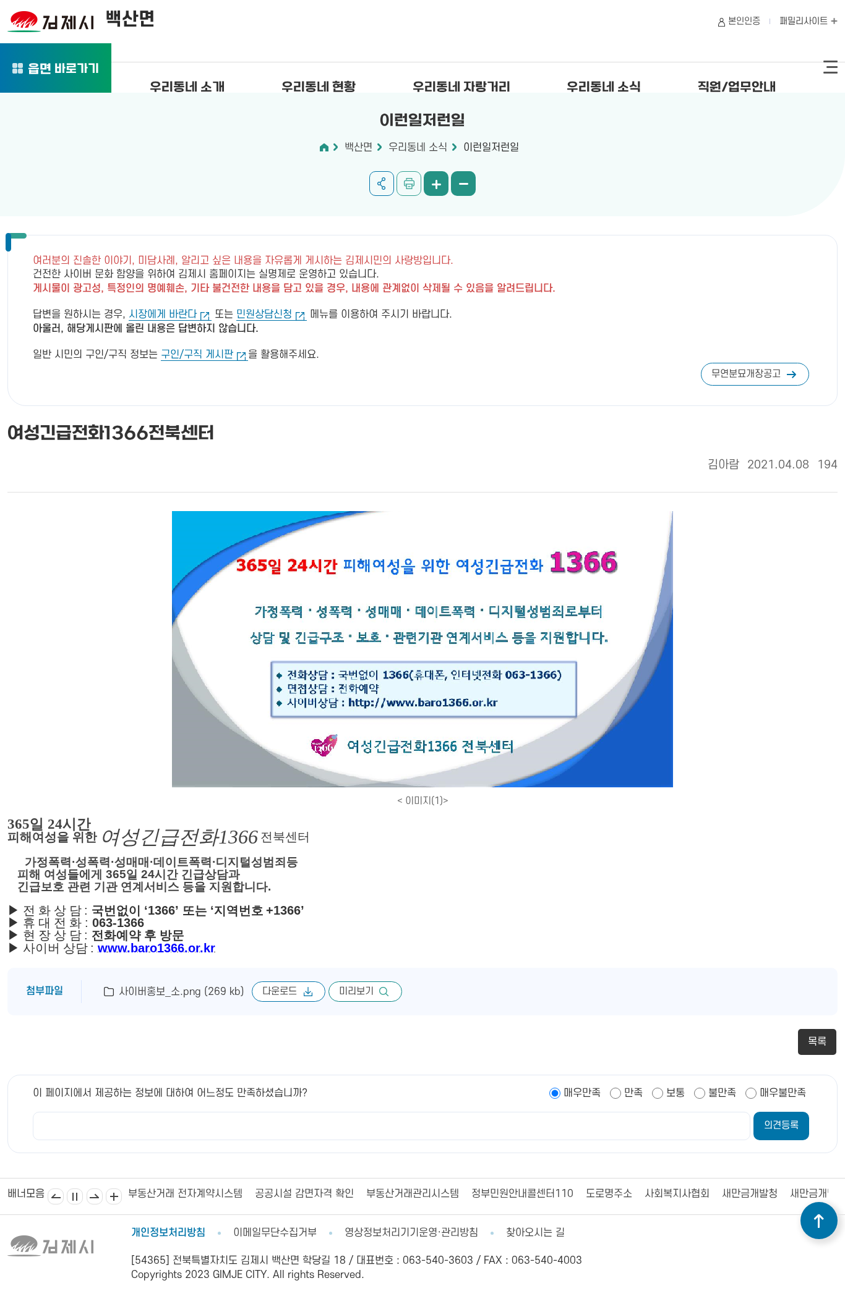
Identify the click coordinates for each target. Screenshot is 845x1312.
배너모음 (114, 1196)
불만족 (722, 1093)
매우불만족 (783, 1093)
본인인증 (744, 21)
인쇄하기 (409, 183)
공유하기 (381, 183)
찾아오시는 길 (535, 1232)
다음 (95, 1196)
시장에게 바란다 (163, 314)
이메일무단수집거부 (275, 1232)
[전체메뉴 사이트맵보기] (830, 67)
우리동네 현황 (318, 87)
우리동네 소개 (187, 87)
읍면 (63, 70)
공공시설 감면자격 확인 (192, 1194)
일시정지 (75, 1196)
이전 (56, 1196)
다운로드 (279, 991)
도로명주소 (497, 1194)
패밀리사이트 (804, 21)
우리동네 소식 (604, 87)
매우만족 (582, 1093)
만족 (633, 1093)
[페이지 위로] (819, 1220)
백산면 (358, 147)
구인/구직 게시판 (197, 354)
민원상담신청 (264, 314)
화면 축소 (463, 183)
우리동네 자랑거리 (461, 87)
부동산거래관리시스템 (300, 1194)
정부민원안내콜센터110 (410, 1194)
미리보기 (356, 991)
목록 (817, 1041)
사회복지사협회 (565, 1194)
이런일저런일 (491, 147)
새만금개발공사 (710, 1194)
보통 (675, 1093)
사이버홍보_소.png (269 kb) (181, 991)
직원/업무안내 (737, 87)
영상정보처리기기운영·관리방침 (411, 1232)
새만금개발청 (638, 1194)
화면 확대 (436, 183)
